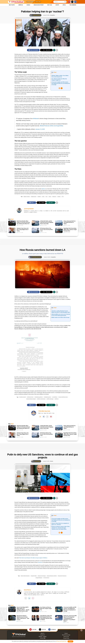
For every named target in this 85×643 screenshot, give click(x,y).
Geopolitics (52, 15)
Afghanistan (33, 196)
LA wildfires (54, 397)
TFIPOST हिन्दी (38, 1)
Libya (50, 196)
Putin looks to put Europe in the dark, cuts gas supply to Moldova (33, 557)
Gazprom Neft (33, 575)
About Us (42, 633)
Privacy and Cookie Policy (62, 641)
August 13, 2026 (67, 225)
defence (43, 188)
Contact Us (42, 634)
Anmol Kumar (37, 461)
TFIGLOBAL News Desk (36, 257)
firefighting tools (47, 397)
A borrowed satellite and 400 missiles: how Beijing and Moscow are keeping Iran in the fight (61, 83)
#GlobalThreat (43, 125)
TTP (62, 196)
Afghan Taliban (27, 196)
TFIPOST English (30, 1)
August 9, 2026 (20, 621)
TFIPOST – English (42, 636)
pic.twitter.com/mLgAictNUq (55, 125)
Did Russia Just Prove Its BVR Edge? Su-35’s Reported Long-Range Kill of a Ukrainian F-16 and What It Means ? (70, 618)
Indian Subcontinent (39, 4)
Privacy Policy (66, 638)
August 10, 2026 (67, 612)
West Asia (49, 4)
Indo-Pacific (12, 4)
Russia (51, 461)
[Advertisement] (42, 241)
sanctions (40, 562)
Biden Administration (25, 575)
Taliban (58, 196)
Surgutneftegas (39, 577)
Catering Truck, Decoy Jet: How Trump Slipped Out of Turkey (23, 229)
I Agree (70, 641)
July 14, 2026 (43, 621)
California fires (30, 397)
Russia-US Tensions (62, 575)
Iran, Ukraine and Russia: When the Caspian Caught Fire (46, 608)
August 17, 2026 (20, 612)
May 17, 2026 (66, 622)
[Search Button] (65, 2)
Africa (64, 4)
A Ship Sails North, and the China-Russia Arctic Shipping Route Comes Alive (46, 222)
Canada (28, 4)
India (43, 196)
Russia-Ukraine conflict (52, 575)
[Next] (62, 88)
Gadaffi (39, 196)
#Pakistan (35, 118)
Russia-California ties (63, 397)
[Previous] (59, 88)
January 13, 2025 (46, 15)
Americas (20, 4)
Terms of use (66, 636)
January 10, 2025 (40, 129)
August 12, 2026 (20, 232)
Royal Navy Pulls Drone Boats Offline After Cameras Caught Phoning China (70, 229)
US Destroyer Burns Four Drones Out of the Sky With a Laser (46, 229)
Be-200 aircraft (23, 397)
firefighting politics (38, 397)
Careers (66, 633)
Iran (46, 196)
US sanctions (46, 577)
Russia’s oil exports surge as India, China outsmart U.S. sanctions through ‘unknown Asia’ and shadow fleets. (61, 528)
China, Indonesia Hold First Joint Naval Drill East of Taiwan (69, 222)
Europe (57, 4)
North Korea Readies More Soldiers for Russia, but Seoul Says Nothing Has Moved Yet (23, 222)
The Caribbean (72, 4)
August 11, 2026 (43, 611)
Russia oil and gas (42, 575)
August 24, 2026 (20, 225)
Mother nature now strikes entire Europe (60, 317)
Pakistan (54, 196)
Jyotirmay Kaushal (36, 15)
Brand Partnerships (66, 634)
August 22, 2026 (43, 225)
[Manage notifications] (81, 630)
